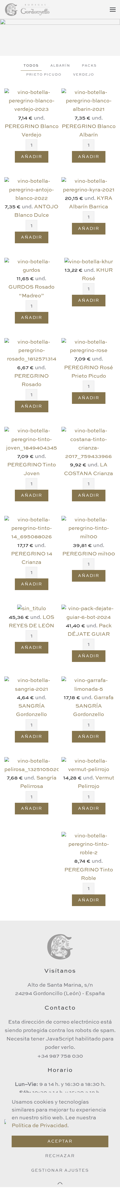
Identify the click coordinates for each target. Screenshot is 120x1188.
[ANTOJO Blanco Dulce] (31, 189)
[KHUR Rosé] (88, 261)
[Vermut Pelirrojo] (88, 765)
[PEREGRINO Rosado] (31, 350)
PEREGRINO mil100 (88, 554)
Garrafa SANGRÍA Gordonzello (93, 706)
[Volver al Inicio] (27, 9)
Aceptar (60, 1141)
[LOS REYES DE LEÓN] (31, 608)
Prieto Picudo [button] (43, 75)
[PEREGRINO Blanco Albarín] (88, 101)
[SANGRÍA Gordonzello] (31, 685)
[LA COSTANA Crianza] (88, 443)
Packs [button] (89, 66)
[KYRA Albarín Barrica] (88, 185)
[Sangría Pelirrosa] (31, 765)
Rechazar (60, 1156)
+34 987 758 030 (60, 1056)
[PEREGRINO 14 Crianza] (31, 528)
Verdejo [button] (83, 75)
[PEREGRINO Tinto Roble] (88, 844)
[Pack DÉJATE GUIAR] (88, 613)
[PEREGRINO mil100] (88, 528)
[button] (113, 9)
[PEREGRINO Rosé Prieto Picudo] (88, 346)
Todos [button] (31, 66)
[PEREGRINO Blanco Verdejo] (31, 101)
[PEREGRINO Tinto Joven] (31, 439)
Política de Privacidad (39, 1125)
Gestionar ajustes (60, 1171)
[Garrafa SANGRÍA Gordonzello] (88, 685)
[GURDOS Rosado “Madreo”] (31, 266)
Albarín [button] (60, 66)
